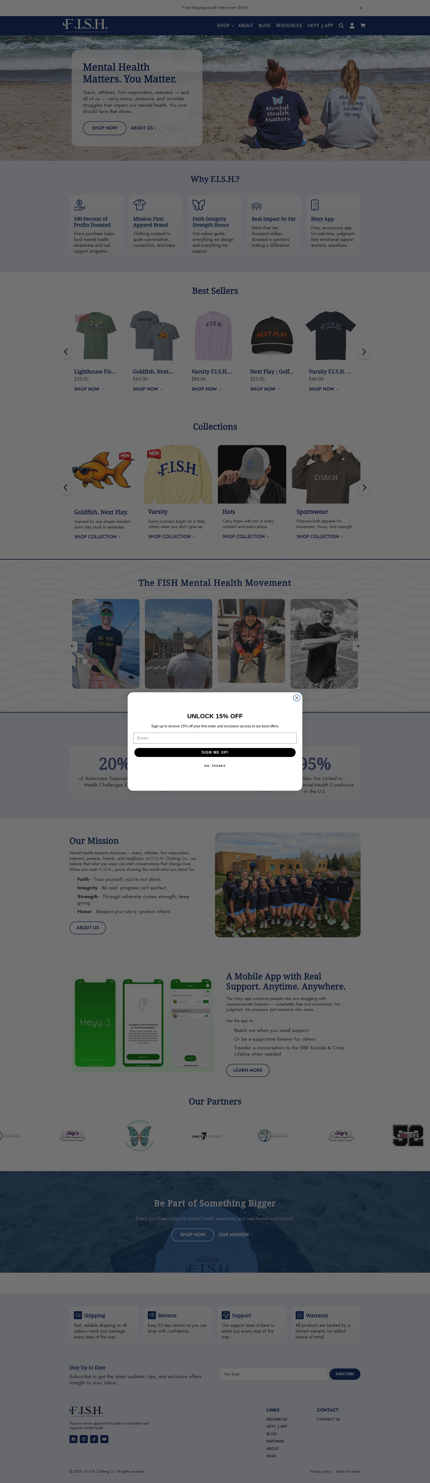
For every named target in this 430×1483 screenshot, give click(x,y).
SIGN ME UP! (215, 752)
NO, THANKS (215, 765)
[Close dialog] (296, 698)
